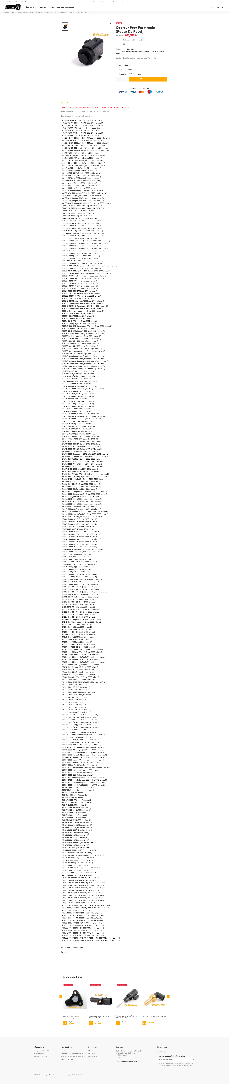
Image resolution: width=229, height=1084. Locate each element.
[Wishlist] (218, 7)
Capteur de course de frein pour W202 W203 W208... (127, 1017)
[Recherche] (211, 7)
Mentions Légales (67, 1059)
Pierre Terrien (53, 1075)
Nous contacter (39, 1054)
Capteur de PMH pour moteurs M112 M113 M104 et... (99, 1017)
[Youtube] (164, 1052)
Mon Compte (92, 1051)
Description (66, 103)
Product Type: (120, 51)
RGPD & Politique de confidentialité (73, 1056)
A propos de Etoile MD (41, 1051)
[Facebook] (158, 1052)
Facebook (222, 2)
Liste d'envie (92, 1056)
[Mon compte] (214, 7)
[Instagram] (161, 1052)
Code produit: (120, 49)
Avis (63, 952)
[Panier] (222, 7)
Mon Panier (92, 1054)
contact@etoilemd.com (24, 2)
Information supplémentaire (72, 947)
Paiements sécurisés (40, 1056)
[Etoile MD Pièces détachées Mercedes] (12, 7)
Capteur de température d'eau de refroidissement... (154, 1017)
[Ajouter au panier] (65, 1023)
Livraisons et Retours (68, 1051)
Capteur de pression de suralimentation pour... (71, 1017)
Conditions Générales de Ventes (72, 1054)
